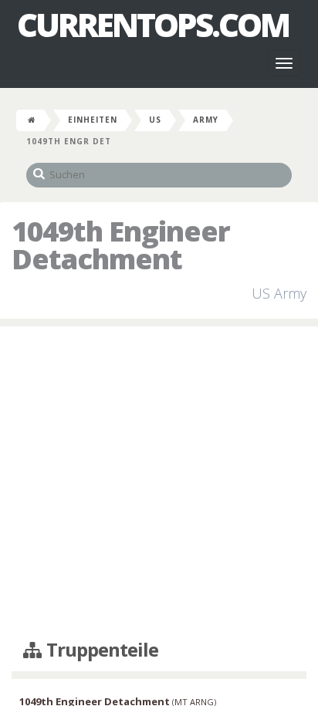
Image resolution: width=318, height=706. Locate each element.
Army (205, 119)
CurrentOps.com (153, 24)
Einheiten (92, 119)
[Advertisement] (159, 483)
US (155, 119)
